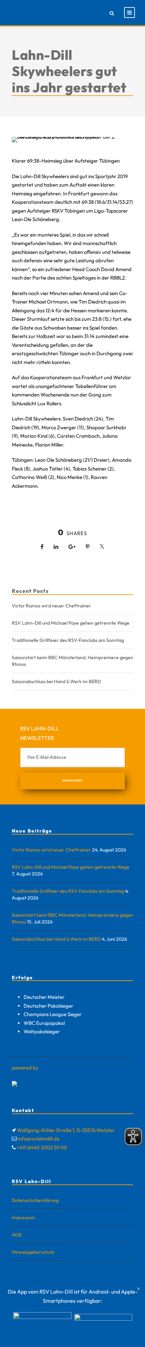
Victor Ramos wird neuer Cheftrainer (51, 606)
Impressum (23, 1217)
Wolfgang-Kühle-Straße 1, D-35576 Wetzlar (65, 1130)
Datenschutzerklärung (35, 1200)
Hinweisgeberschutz (33, 1252)
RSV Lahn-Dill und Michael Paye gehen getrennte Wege (70, 623)
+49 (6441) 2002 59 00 (42, 1147)
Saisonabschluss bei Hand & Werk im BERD (56, 681)
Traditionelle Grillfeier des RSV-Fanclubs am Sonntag (68, 640)
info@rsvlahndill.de (38, 1138)
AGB (17, 1235)
